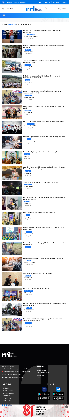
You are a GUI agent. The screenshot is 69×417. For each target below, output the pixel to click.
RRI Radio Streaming (8, 393)
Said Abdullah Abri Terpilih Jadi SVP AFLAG (37, 273)
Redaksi (9, 2)
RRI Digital (6, 388)
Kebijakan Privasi (41, 370)
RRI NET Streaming (8, 390)
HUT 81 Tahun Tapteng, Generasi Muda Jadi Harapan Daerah (43, 121)
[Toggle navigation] (4, 15)
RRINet (39, 2)
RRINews (64, 2)
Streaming (47, 2)
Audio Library (6, 395)
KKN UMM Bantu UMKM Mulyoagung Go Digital (39, 212)
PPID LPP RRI (7, 398)
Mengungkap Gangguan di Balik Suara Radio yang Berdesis (43, 258)
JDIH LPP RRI (7, 401)
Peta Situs (39, 378)
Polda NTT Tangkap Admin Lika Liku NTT (36, 288)
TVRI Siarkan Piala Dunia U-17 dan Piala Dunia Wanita (41, 182)
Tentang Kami (40, 375)
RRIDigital (56, 2)
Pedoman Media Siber (20, 2)
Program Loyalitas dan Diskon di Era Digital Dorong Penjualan (44, 137)
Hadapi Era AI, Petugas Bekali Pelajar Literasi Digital (40, 152)
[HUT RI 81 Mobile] (34, 410)
